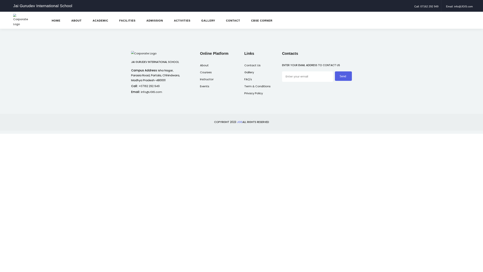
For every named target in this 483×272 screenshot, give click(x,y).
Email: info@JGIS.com (459, 6)
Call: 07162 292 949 (426, 6)
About (204, 65)
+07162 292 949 (149, 86)
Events (204, 86)
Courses (206, 72)
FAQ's (248, 79)
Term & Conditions (257, 86)
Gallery (249, 72)
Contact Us (252, 65)
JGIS (239, 122)
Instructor (207, 79)
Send (343, 76)
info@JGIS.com (151, 92)
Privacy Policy (253, 93)
